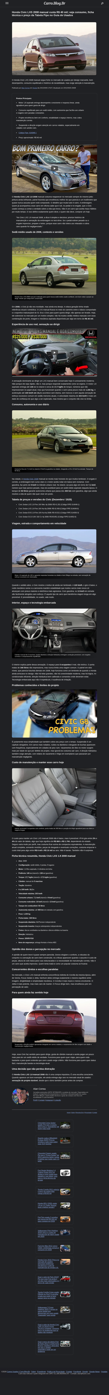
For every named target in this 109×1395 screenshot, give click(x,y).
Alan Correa (26, 88)
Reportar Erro (80, 1112)
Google (85, 1372)
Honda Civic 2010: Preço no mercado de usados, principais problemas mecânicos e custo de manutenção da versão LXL (48, 1264)
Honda (35, 88)
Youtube (104, 1372)
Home (68, 1112)
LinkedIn (57, 1100)
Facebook (77, 1372)
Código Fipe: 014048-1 (28, 133)
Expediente (41, 1372)
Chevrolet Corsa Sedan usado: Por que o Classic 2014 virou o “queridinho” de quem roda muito (48, 1126)
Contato (41, 1100)
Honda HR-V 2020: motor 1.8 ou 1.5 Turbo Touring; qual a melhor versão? (47, 1205)
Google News (94, 1372)
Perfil (35, 1100)
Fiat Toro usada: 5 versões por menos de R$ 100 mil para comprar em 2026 (48, 1219)
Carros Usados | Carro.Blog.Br (18, 1372)
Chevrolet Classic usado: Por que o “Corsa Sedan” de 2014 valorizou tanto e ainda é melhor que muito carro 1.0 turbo (48, 1157)
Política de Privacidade (56, 1372)
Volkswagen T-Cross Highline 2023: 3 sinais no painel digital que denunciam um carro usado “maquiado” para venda (48, 1311)
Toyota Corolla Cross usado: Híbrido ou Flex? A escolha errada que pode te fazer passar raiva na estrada (48, 1295)
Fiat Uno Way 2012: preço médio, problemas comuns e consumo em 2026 (48, 1248)
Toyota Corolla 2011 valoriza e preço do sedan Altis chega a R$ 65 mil (48, 1191)
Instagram (49, 1100)
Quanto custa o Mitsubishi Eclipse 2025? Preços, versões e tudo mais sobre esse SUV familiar (48, 1141)
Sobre (73, 1112)
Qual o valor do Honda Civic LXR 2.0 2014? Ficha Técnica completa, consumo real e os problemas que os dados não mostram (48, 1328)
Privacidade (88, 1112)
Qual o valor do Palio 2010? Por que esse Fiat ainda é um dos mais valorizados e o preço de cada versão (48, 1280)
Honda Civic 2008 (30, 479)
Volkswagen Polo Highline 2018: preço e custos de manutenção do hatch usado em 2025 (48, 1233)
